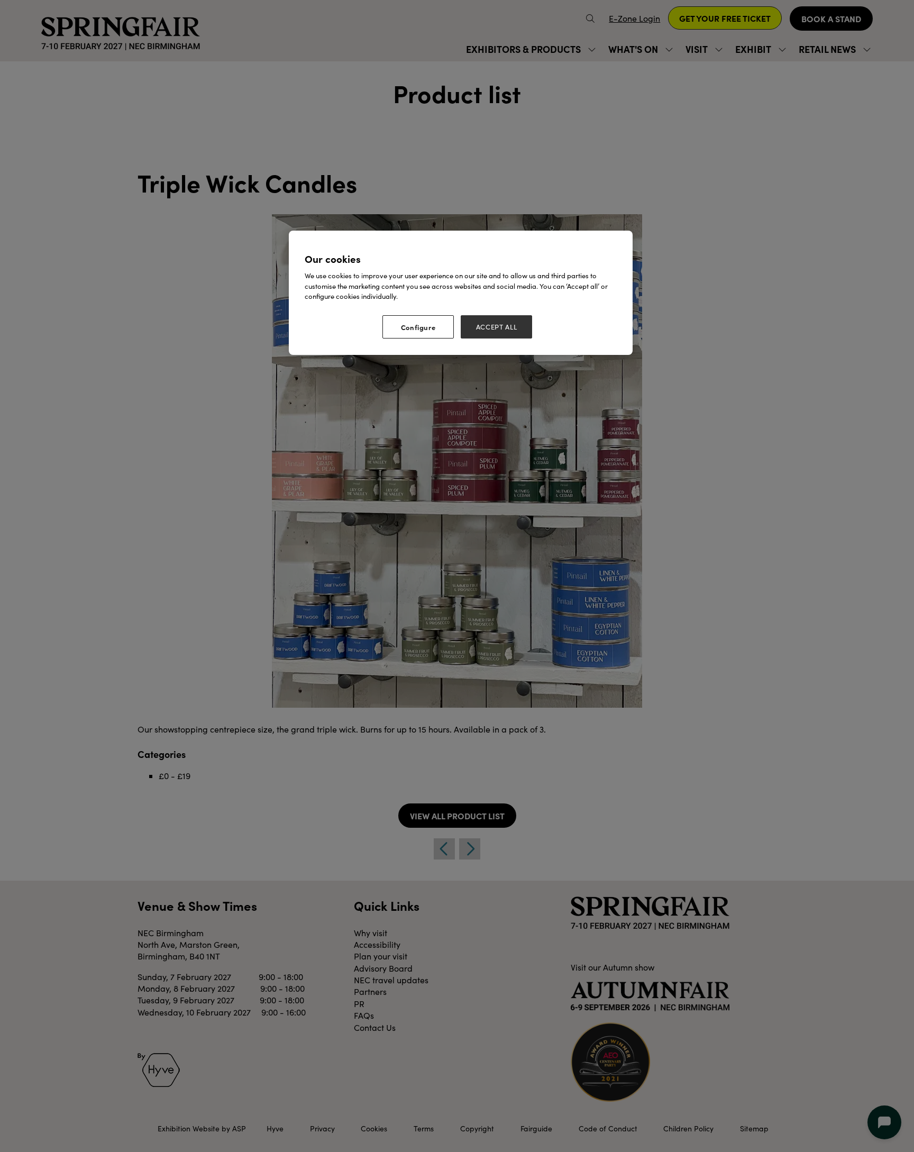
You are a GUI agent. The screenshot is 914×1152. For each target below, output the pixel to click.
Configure (418, 327)
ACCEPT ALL (496, 327)
